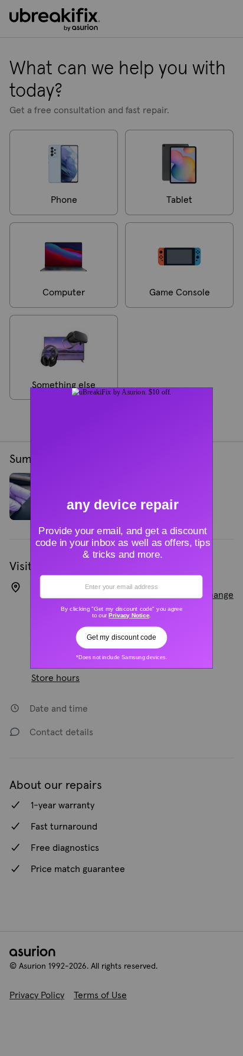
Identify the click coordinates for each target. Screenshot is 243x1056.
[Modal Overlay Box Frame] (122, 528)
